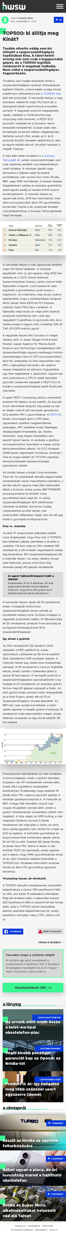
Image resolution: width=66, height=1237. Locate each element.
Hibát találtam (52, 931)
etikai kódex (48, 1226)
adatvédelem (41, 1230)
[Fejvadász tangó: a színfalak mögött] (33, 963)
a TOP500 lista (51, 93)
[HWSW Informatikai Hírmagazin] (14, 6)
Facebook (15, 931)
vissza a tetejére (49, 942)
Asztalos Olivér (25, 18)
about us (53, 1230)
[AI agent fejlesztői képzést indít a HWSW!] (33, 587)
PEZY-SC (56, 414)
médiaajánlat (34, 1226)
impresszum (20, 1226)
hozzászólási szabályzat (22, 1230)
